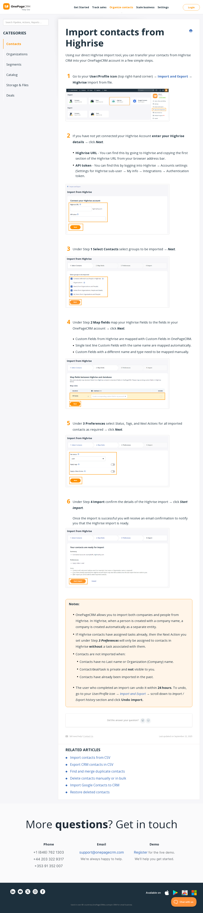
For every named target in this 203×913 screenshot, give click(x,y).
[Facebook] (42, 893)
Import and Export (173, 76)
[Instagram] (35, 893)
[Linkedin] (12, 893)
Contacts (13, 44)
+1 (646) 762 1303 (48, 852)
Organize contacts (121, 7)
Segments (13, 64)
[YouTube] (20, 893)
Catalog (12, 75)
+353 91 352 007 (48, 866)
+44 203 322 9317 (48, 859)
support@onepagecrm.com (101, 852)
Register (140, 852)
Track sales (99, 7)
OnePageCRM (98, 904)
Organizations (17, 54)
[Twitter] (27, 894)
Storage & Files (17, 85)
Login (191, 7)
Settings (163, 7)
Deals (10, 95)
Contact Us (88, 736)
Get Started (81, 7)
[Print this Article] (190, 31)
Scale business (145, 7)
